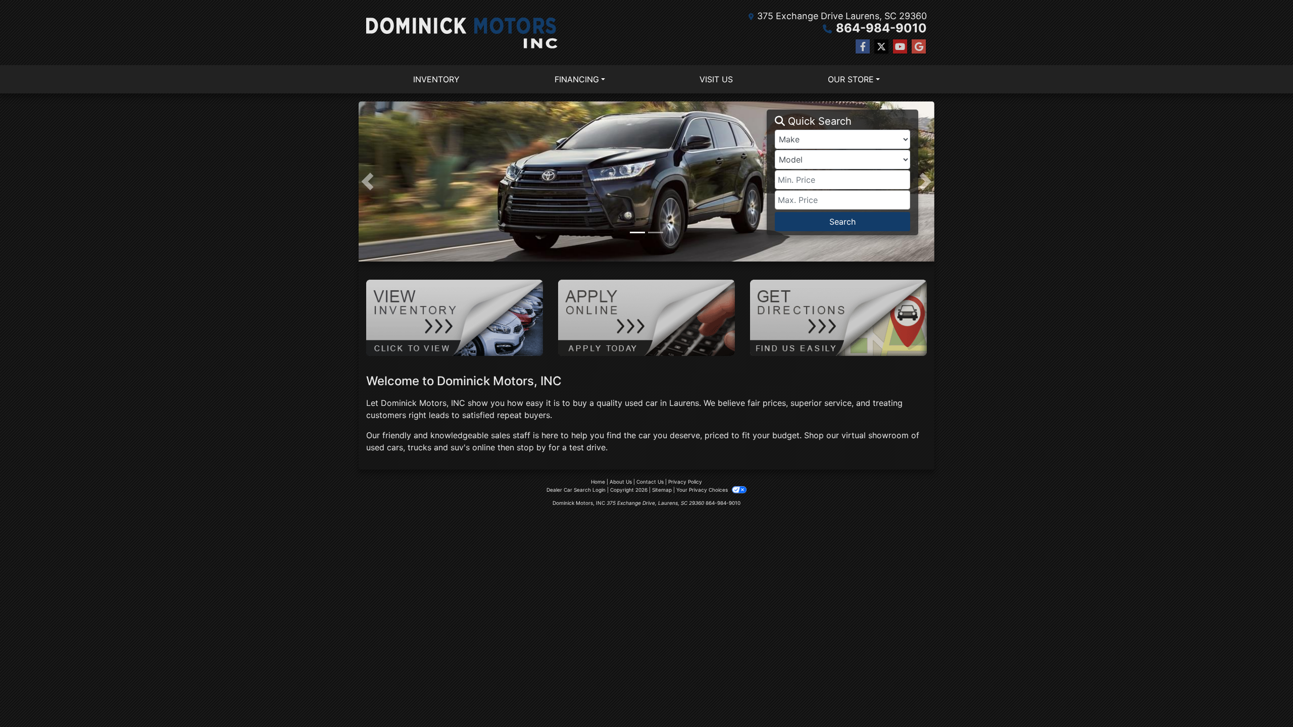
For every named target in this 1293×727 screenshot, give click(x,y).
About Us (621, 482)
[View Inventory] (454, 317)
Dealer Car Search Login (576, 490)
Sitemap (662, 490)
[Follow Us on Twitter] (881, 46)
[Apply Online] (646, 317)
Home (598, 482)
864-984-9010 (881, 28)
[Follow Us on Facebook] (863, 46)
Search (842, 222)
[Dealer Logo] (462, 32)
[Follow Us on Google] (919, 46)
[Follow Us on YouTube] (900, 46)
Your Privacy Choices (702, 490)
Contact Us (650, 482)
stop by (531, 447)
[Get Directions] (838, 317)
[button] (367, 181)
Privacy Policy (685, 482)
